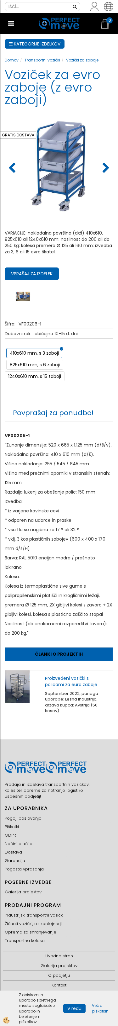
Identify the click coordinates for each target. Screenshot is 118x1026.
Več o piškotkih (100, 1008)
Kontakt (59, 985)
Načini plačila (18, 844)
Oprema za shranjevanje (30, 932)
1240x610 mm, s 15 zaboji (34, 376)
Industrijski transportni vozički (34, 915)
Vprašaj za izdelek (32, 274)
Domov (12, 60)
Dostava (13, 852)
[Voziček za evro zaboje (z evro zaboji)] (22, 296)
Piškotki (12, 827)
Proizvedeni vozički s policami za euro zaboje (71, 681)
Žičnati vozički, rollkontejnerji (33, 924)
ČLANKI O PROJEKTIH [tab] (59, 654)
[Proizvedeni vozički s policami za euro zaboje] (17, 686)
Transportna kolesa (25, 941)
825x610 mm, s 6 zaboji (35, 365)
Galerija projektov (23, 892)
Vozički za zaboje (82, 60)
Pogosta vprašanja (24, 869)
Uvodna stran (59, 956)
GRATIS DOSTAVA (18, 135)
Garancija (15, 861)
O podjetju (59, 975)
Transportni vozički (42, 60)
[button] (105, 168)
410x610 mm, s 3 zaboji (34, 353)
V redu (74, 1008)
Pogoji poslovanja (23, 818)
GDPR (10, 835)
